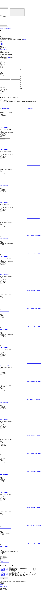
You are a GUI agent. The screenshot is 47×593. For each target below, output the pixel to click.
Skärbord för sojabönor (14, 27)
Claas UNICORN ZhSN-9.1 (5, 528)
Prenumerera (2, 558)
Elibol (36, 27)
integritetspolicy (15, 559)
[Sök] (17, 12)
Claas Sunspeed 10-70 (4, 365)
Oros (7, 28)
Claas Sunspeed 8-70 (4, 220)
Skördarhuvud (2, 27)
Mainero (5, 28)
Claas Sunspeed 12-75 (4, 185)
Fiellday (38, 27)
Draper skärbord (7, 27)
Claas (1, 110)
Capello (27, 27)
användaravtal (21, 559)
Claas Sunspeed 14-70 (4, 127)
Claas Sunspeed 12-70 (4, 149)
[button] (23, 21)
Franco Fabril (42, 27)
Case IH (30, 27)
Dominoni (33, 27)
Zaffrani (9, 28)
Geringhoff (1, 28)
